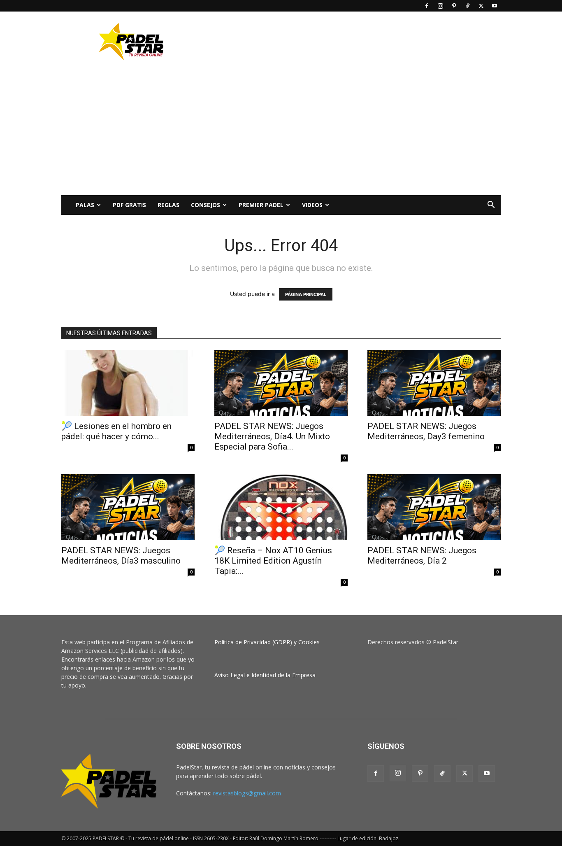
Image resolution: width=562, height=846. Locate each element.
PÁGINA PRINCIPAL (305, 294)
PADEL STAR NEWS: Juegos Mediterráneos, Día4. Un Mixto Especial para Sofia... (272, 436)
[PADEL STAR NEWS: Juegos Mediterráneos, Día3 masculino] (128, 507)
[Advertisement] (351, 41)
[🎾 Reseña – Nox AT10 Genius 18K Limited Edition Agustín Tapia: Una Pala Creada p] (281, 507)
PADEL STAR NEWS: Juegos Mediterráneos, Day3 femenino (426, 431)
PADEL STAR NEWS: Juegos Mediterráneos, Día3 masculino (121, 555)
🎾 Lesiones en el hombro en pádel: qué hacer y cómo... (116, 431)
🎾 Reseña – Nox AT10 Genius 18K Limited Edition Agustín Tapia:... (273, 560)
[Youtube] (494, 6)
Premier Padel (261, 205)
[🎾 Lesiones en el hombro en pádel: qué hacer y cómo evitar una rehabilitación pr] (128, 383)
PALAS (85, 205)
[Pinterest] (454, 6)
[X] (481, 6)
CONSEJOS (205, 205)
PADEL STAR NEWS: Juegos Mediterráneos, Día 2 (421, 555)
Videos (312, 205)
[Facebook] (426, 6)
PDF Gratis (129, 205)
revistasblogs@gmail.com (247, 793)
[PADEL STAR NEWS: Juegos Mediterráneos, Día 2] (434, 507)
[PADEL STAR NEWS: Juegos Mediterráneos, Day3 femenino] (434, 383)
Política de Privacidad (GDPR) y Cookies (267, 642)
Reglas (168, 205)
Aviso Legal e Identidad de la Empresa (265, 675)
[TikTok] (467, 6)
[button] (491, 206)
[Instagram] (440, 6)
